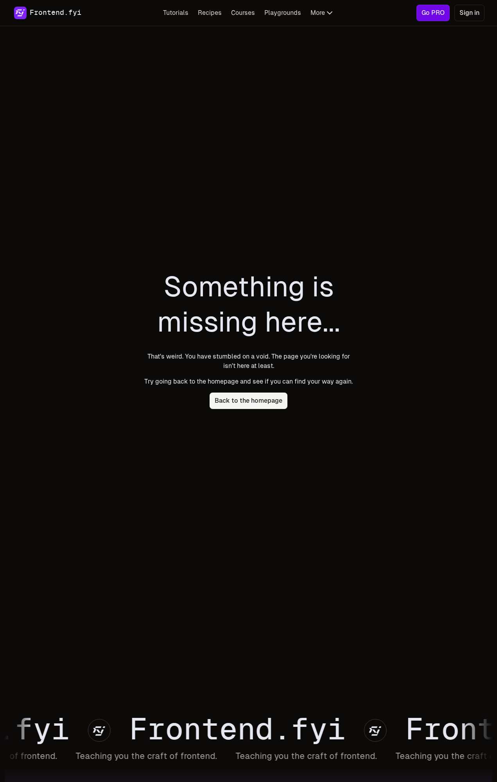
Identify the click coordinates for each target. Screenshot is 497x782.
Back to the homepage (248, 400)
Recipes (210, 12)
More (317, 12)
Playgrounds (282, 12)
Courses (243, 12)
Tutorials (175, 12)
